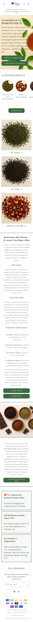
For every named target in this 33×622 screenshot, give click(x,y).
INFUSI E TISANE (15, 226)
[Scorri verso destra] (21, 105)
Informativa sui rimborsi (17, 615)
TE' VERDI (15, 153)
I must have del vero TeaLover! (14, 63)
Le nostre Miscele (16, 390)
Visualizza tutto (16, 110)
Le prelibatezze (16, 396)
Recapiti (27, 618)
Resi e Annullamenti (16, 568)
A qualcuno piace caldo (7, 95)
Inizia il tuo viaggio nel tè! (13, 58)
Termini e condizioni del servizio (14, 618)
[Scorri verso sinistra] (12, 105)
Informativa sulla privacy (19, 612)
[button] (4, 4)
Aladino (21, 94)
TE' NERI (15, 189)
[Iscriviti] (27, 584)
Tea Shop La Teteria (16, 609)
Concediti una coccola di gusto (16, 480)
